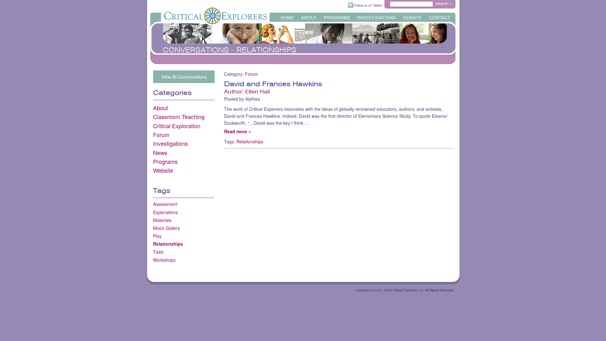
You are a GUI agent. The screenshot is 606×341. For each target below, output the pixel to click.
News (160, 152)
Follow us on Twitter (368, 5)
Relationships (168, 244)
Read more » (237, 131)
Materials (162, 220)
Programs (337, 17)
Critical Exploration (176, 126)
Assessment (165, 204)
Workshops (164, 260)
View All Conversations (184, 77)
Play (157, 236)
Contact (439, 17)
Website (163, 170)
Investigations (376, 17)
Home (287, 17)
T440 (158, 252)
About (309, 17)
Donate (412, 17)
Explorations (165, 212)
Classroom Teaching (179, 116)
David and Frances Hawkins (273, 84)
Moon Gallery (166, 228)
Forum (161, 134)
